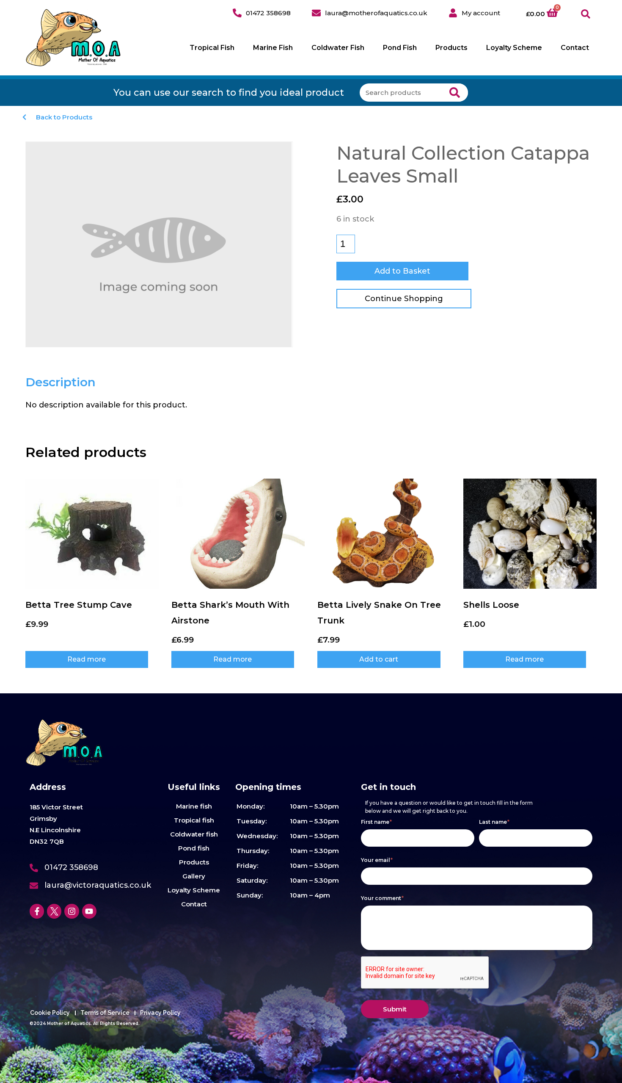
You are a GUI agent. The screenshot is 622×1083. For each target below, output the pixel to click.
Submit (395, 1009)
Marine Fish (273, 48)
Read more (86, 659)
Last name (494, 822)
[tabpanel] (166, 405)
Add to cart (378, 659)
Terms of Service (104, 1012)
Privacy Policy (160, 1012)
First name (376, 822)
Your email (377, 860)
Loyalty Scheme (514, 48)
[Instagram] (71, 911)
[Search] (454, 92)
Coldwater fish (194, 834)
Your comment (382, 898)
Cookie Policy (50, 1012)
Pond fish (193, 848)
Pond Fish (400, 48)
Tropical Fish (212, 48)
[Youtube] (89, 911)
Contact (575, 48)
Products (451, 48)
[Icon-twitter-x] (54, 911)
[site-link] (73, 37)
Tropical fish (194, 820)
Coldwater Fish (337, 48)
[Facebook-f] (37, 911)
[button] (586, 14)
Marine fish (194, 806)
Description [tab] (60, 382)
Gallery (193, 876)
